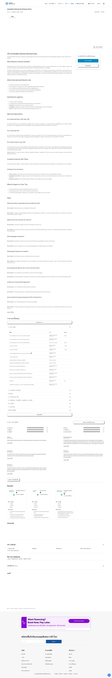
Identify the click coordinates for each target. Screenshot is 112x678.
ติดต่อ (46, 3)
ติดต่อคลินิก (39, 414)
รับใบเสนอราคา (39, 322)
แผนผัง (70, 670)
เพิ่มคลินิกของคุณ (49, 664)
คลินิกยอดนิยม (48, 660)
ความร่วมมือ (71, 660)
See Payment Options (79, 621)
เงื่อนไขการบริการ (25, 660)
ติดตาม (53, 641)
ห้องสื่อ (70, 667)
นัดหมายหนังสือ (88, 60)
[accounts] (104, 3)
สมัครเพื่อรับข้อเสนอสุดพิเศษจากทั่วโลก (39, 636)
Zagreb (15, 608)
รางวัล (22, 657)
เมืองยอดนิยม (48, 657)
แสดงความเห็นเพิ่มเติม (13, 479)
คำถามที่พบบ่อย (72, 664)
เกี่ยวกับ (70, 654)
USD (98, 3)
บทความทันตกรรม (25, 670)
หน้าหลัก (23, 654)
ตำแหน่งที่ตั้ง (51, 3)
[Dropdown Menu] (55, 3)
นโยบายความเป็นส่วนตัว (26, 664)
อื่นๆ (66, 3)
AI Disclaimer (24, 667)
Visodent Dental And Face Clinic (29, 608)
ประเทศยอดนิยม (48, 654)
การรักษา (60, 3)
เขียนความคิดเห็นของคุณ (89, 422)
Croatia (11, 608)
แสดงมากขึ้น (10, 312)
